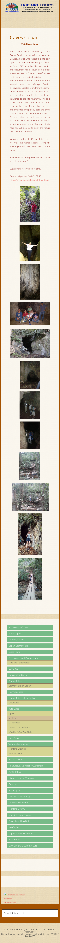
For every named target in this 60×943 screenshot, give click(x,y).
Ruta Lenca (14, 709)
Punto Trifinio (15, 772)
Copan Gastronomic (18, 646)
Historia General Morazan (21, 778)
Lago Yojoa (14, 738)
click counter (8, 898)
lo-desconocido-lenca (19, 727)
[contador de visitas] (14, 895)
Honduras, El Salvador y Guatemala (26, 766)
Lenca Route (14, 652)
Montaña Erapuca (17, 749)
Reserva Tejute (15, 753)
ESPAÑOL (13, 669)
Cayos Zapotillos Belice (20, 821)
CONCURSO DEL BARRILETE (23, 846)
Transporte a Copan (18, 675)
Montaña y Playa (17, 809)
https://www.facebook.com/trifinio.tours (29, 180)
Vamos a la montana (18, 744)
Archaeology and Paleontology (23, 658)
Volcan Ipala (14, 790)
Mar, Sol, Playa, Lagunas (20, 815)
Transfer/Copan (16, 640)
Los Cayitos (14, 827)
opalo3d (12, 718)
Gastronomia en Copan (20, 686)
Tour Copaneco (16, 692)
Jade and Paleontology (19, 663)
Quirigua (13, 784)
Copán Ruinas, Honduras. (21, 833)
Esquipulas (14, 703)
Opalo (12, 713)
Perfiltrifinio (14, 840)
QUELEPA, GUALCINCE (20, 732)
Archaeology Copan (18, 627)
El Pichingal (14, 723)
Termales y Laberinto (18, 803)
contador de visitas (10, 902)
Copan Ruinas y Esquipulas (22, 698)
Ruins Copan (15, 633)
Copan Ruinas (15, 681)
